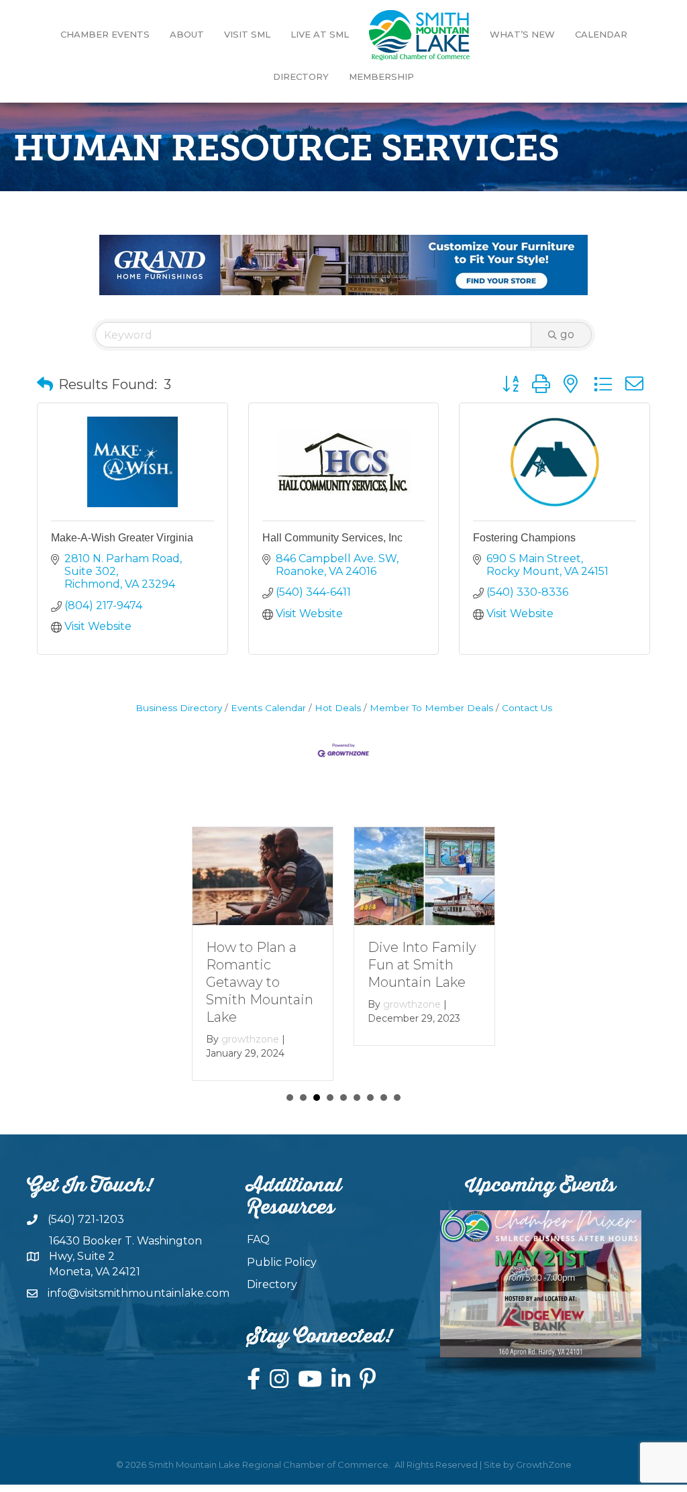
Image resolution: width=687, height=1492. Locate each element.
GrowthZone (544, 1464)
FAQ (258, 1239)
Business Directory (179, 707)
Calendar (601, 34)
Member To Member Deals (431, 707)
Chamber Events (105, 34)
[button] (45, 384)
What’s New (522, 34)
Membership (381, 76)
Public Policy (282, 1262)
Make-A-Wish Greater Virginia (122, 537)
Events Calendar (268, 707)
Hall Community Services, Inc (332, 537)
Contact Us (527, 707)
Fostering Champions (524, 537)
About (187, 34)
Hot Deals (338, 707)
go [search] (567, 334)
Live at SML (319, 34)
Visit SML (247, 34)
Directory (301, 76)
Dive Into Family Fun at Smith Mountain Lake (422, 964)
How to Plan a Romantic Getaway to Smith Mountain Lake (259, 982)
